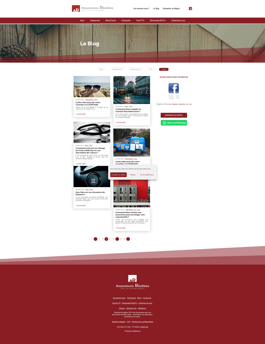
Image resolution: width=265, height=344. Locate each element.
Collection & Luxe (145, 303)
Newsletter (136, 69)
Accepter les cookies (118, 175)
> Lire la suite (81, 114)
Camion (122, 308)
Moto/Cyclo (110, 20)
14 (110, 239)
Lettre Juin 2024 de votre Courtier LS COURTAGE (88, 103)
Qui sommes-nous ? (141, 8)
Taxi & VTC (116, 303)
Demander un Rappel (171, 8)
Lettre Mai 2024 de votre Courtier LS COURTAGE (127, 162)
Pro (151, 69)
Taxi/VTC (140, 20)
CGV (128, 322)
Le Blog (156, 8)
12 (102, 239)
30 (124, 239)
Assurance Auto (119, 298)
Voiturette (126, 20)
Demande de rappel (174, 115)
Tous (164, 69)
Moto (139, 298)
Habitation (117, 69)
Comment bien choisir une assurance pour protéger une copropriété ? (130, 214)
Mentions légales (118, 322)
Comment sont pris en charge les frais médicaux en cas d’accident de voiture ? (90, 150)
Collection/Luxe (178, 20)
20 (121, 239)
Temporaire (95, 20)
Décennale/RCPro (158, 20)
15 (113, 239)
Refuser (133, 175)
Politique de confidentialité (142, 322)
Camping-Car (131, 308)
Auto (82, 20)
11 (99, 239)
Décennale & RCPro (129, 303)
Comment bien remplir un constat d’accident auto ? (128, 110)
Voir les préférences (147, 175)
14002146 (144, 327)
